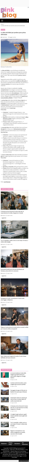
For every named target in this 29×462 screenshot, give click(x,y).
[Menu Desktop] (2, 21)
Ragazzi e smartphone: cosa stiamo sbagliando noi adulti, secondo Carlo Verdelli (17, 432)
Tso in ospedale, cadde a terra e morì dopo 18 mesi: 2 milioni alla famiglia (18, 424)
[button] (27, 20)
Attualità (3, 29)
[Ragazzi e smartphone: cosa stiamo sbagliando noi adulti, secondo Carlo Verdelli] (5, 432)
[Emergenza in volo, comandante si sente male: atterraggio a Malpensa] (14, 287)
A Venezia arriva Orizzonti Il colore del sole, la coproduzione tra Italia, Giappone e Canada (12, 212)
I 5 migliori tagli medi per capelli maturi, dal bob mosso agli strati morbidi (18, 416)
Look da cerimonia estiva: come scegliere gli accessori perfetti (18, 383)
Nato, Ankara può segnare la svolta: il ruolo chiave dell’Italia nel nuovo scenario (13, 357)
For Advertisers (25, 443)
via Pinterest (7, 182)
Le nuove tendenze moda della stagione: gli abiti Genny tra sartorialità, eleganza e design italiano (18, 375)
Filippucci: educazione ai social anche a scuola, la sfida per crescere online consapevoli (14, 328)
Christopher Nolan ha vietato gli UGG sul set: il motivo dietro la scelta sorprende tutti (18, 399)
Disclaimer (17, 443)
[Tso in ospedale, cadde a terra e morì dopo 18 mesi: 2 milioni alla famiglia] (14, 229)
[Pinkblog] (8, 12)
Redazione (4, 443)
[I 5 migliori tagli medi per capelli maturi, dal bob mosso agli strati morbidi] (5, 416)
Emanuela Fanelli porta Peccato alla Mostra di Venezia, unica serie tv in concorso (12, 270)
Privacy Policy (10, 443)
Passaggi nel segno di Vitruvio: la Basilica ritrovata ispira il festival (18, 391)
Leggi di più (4, 217)
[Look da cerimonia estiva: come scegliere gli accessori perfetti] (5, 384)
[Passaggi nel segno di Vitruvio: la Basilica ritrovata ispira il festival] (5, 392)
